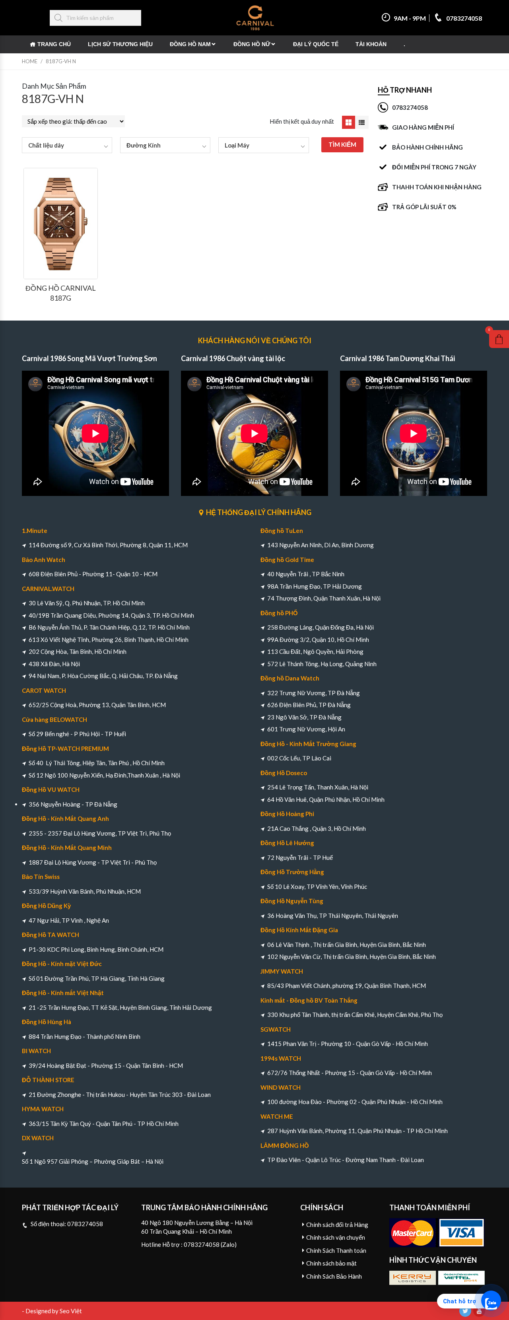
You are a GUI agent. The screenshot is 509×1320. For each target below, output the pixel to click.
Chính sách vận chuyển (335, 1237)
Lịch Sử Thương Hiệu (120, 44)
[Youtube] (479, 1311)
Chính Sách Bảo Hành (334, 1276)
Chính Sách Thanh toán (336, 1250)
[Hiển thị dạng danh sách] (362, 122)
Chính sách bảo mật (331, 1263)
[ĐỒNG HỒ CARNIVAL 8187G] (60, 223)
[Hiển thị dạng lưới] (349, 122)
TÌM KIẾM (342, 144)
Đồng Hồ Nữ (251, 44)
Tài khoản (371, 44)
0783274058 (463, 18)
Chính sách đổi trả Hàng (337, 1224)
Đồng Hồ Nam (190, 44)
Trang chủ (54, 44)
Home (29, 61)
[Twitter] (465, 1311)
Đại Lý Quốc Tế (315, 44)
